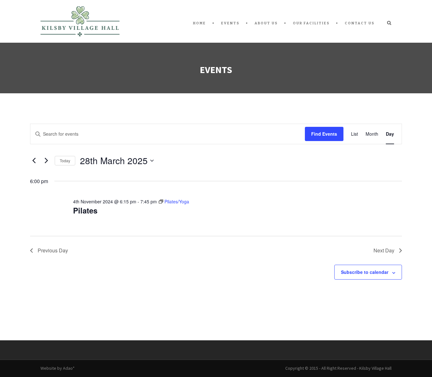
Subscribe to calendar (364, 272)
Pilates (85, 210)
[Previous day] (34, 160)
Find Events (324, 134)
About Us (266, 23)
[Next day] (46, 160)
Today (65, 160)
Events (230, 23)
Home (199, 23)
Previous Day (53, 250)
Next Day (383, 250)
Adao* (69, 368)
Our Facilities (311, 23)
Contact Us (359, 23)
